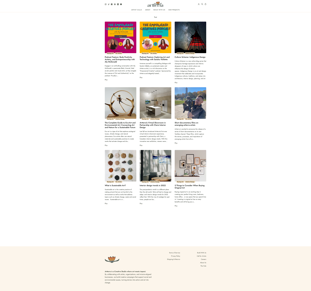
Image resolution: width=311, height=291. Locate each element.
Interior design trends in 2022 (153, 185)
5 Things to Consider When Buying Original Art (189, 186)
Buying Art (110, 53)
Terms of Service (174, 253)
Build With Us (201, 253)
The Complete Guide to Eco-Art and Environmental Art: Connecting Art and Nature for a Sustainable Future (120, 125)
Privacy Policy (175, 256)
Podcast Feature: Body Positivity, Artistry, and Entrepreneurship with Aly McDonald (120, 59)
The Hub (203, 266)
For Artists (119, 53)
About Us (203, 262)
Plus (106, 80)
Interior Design (190, 53)
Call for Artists (201, 256)
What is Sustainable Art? (115, 185)
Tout (155, 17)
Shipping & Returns (173, 259)
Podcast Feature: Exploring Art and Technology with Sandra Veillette (155, 58)
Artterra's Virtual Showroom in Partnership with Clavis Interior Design (153, 125)
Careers (203, 259)
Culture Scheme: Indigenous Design (190, 57)
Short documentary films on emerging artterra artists (186, 124)
